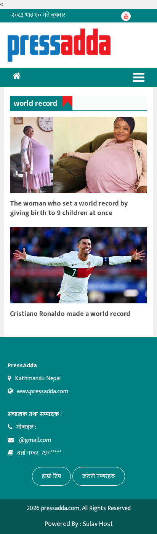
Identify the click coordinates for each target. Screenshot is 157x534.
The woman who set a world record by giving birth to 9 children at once (69, 208)
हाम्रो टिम (51, 476)
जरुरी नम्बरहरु (98, 476)
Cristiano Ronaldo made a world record (70, 314)
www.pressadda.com (42, 391)
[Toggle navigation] (138, 77)
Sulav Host (98, 524)
